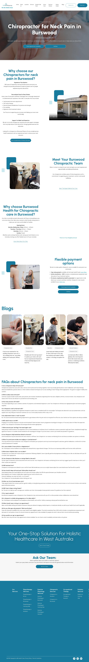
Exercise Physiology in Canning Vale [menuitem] (41, 605)
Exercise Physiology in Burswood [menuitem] (41, 598)
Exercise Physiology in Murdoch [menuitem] (41, 612)
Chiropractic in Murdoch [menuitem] (53, 595)
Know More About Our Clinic (21, 241)
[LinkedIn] (81, 658)
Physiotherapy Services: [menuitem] (27, 590)
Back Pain (50, 348)
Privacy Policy (28, 658)
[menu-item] (18, 4)
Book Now (82, 5)
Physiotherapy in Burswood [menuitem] (27, 600)
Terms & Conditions (36, 658)
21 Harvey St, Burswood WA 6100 (44, 37)
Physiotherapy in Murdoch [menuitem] (27, 610)
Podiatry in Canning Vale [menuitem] (80, 596)
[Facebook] (74, 658)
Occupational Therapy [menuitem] (67, 590)
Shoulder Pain (29, 348)
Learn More (83, 272)
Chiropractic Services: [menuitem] (54, 590)
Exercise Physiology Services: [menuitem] (41, 591)
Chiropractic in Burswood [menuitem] (53, 600)
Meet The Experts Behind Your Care (68, 188)
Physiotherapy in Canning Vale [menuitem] (27, 605)
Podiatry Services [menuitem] (80, 590)
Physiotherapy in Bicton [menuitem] (27, 595)
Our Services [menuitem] (15, 590)
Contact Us (70, 5)
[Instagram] (77, 658)
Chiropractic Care (8, 348)
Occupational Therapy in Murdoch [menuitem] (66, 596)
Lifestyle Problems (73, 348)
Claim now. (62, 282)
